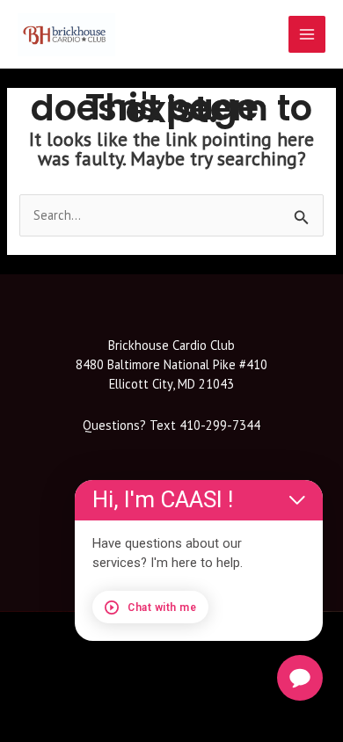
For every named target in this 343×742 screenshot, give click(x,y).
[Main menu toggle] (306, 34)
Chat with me (162, 607)
